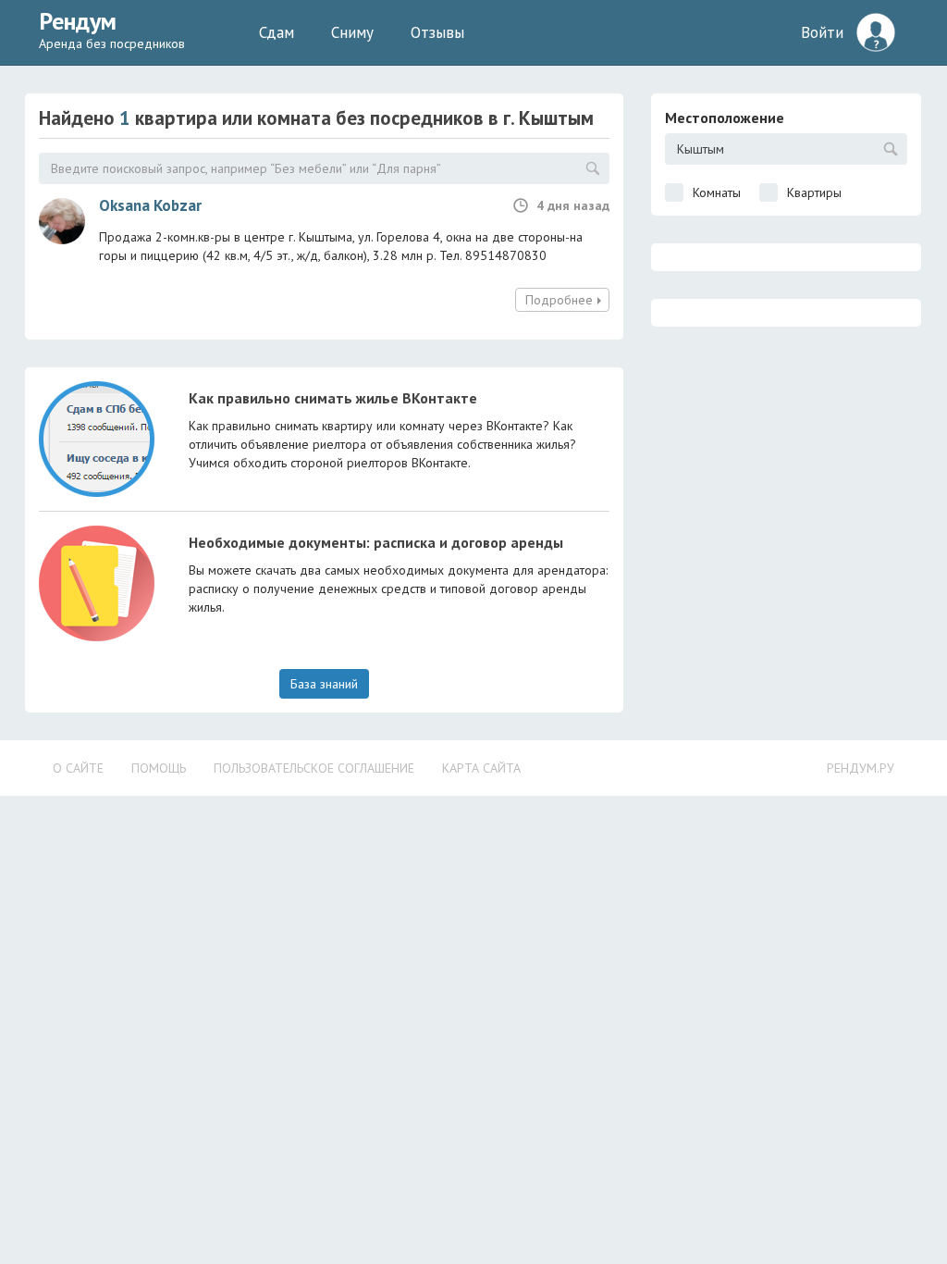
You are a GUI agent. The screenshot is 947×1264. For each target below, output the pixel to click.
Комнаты (717, 192)
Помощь (158, 768)
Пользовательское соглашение (314, 768)
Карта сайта (481, 768)
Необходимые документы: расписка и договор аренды (376, 542)
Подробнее (559, 299)
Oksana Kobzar (150, 205)
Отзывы (437, 32)
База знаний (324, 683)
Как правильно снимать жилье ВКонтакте (333, 398)
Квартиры (814, 192)
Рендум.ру (860, 768)
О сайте (78, 768)
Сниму (352, 32)
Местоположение (724, 117)
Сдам (276, 32)
